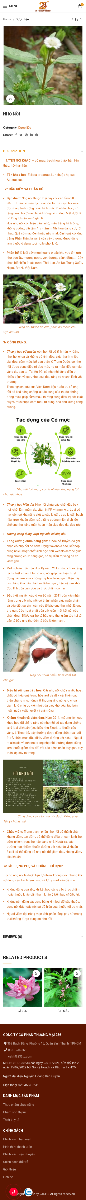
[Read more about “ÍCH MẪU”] (77, 973)
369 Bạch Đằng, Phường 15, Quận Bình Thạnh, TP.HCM (44, 1043)
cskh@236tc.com (19, 1056)
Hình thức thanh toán (17, 1147)
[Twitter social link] (21, 135)
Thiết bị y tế (11, 1120)
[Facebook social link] (16, 135)
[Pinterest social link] (26, 135)
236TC (44, 1194)
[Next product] (81, 19)
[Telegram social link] (36, 135)
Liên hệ (8, 1177)
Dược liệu (22, 19)
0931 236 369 (17, 1050)
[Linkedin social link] (31, 135)
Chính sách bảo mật (17, 1139)
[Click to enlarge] (10, 98)
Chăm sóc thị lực (15, 1112)
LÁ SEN (22, 1010)
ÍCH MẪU (63, 1010)
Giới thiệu (9, 1169)
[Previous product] (72, 19)
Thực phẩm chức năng (18, 1105)
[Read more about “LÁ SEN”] (36, 973)
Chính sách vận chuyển (19, 1154)
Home (7, 19)
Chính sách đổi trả (15, 1162)
